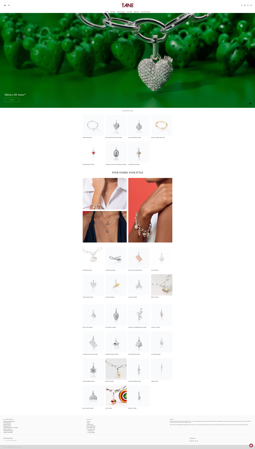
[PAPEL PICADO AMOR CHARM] (139, 258)
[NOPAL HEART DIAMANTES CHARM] (116, 125)
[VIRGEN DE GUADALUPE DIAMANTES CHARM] (116, 152)
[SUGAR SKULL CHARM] (116, 315)
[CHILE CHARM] (161, 369)
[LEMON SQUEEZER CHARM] (139, 369)
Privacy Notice (17, 447)
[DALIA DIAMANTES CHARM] (139, 125)
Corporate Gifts (90, 424)
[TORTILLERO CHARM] (116, 258)
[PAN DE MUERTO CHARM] (139, 342)
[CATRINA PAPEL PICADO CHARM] (93, 342)
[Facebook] (190, 441)
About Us (88, 421)
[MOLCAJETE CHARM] (93, 315)
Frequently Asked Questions (9, 421)
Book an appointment (91, 426)
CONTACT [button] (89, 419)
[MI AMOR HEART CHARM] (93, 152)
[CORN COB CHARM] (116, 285)
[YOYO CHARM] (116, 396)
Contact (88, 422)
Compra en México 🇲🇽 (7, 432)
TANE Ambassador (7, 422)
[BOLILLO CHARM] (116, 369)
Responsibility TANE (91, 427)
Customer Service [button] (8, 419)
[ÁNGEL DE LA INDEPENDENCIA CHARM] (139, 315)
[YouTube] (197, 441)
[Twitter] (191, 441)
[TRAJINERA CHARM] (93, 258)
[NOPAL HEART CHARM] (93, 285)
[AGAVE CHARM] (161, 258)
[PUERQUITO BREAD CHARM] (116, 342)
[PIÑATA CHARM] (161, 285)
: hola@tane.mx (91, 430)
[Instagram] (193, 441)
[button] (107, 12)
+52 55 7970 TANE (91, 429)
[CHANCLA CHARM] (161, 315)
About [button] (171, 419)
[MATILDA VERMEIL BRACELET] (161, 125)
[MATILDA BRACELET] (93, 125)
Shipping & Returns (7, 426)
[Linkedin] (195, 441)
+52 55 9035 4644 (91, 432)
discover (12, 99)
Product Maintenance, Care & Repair (10, 427)
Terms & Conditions (7, 429)
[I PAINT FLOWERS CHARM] (93, 369)
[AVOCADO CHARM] (139, 285)
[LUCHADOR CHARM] (161, 342)
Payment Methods (7, 424)
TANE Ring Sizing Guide (8, 430)
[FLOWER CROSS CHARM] (139, 152)
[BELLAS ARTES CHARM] (93, 396)
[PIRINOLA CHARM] (139, 396)
